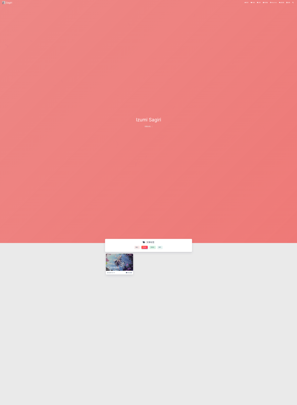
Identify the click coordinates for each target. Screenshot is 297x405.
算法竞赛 (129, 272)
